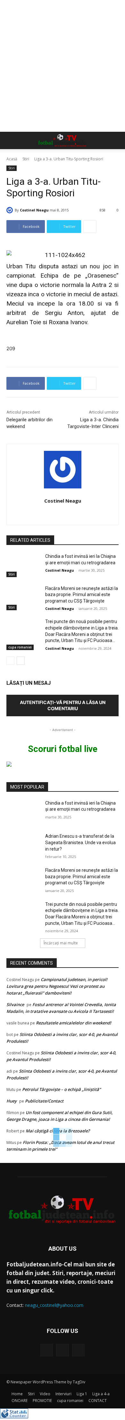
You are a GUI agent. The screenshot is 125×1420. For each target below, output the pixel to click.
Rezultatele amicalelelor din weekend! (73, 1023)
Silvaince (15, 1004)
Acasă (11, 159)
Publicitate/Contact (44, 1101)
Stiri (25, 159)
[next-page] (21, 660)
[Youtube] (78, 1350)
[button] (11, 140)
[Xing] (62, 512)
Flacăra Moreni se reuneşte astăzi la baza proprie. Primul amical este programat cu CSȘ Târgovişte (81, 594)
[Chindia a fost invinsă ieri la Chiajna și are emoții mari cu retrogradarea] (23, 565)
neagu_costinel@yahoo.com (54, 1305)
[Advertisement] (62, 66)
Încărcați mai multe (61, 943)
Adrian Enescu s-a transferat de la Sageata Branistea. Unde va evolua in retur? (80, 842)
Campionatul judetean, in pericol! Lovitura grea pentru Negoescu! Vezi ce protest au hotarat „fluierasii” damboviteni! (56, 986)
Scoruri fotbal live (62, 749)
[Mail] (62, 1350)
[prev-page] (10, 660)
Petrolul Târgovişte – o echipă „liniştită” (61, 1089)
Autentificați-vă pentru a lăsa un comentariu (62, 705)
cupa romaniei (20, 647)
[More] (89, 226)
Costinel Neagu (34, 210)
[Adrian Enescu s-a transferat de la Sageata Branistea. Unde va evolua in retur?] (23, 845)
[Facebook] (46, 1350)
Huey (11, 1101)
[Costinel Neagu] (10, 210)
